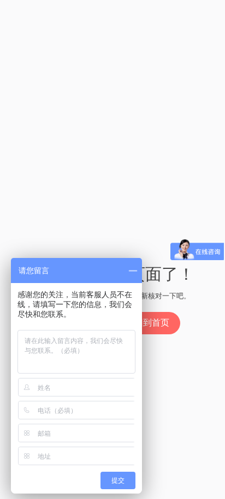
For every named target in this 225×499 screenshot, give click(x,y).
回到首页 (151, 322)
